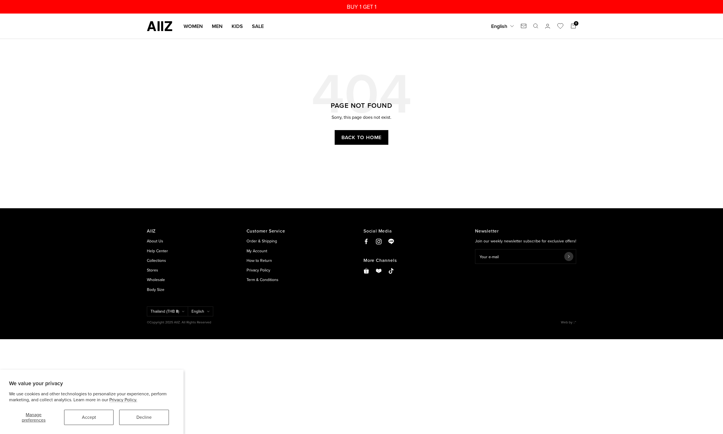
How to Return (259, 260)
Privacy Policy (258, 270)
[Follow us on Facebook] (366, 241)
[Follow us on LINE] (391, 241)
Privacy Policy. (123, 399)
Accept (89, 417)
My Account (257, 251)
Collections (156, 260)
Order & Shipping (262, 241)
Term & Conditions (262, 279)
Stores (152, 270)
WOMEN (193, 26)
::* (574, 322)
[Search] (535, 26)
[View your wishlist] (560, 26)
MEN (217, 26)
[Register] (568, 256)
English (499, 26)
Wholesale (156, 279)
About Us (155, 241)
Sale (258, 26)
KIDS (237, 26)
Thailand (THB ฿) (165, 311)
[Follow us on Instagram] (379, 241)
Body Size (155, 289)
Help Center (157, 251)
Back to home (361, 137)
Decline (144, 417)
